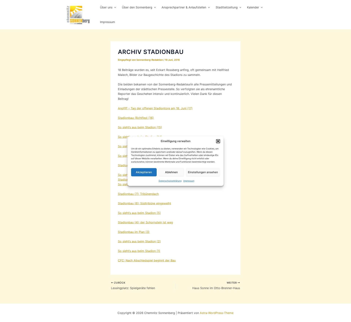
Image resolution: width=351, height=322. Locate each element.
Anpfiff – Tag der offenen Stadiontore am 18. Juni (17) (155, 108)
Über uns (106, 7)
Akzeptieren (144, 172)
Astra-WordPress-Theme (216, 313)
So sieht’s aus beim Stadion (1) (139, 251)
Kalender (253, 7)
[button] (218, 141)
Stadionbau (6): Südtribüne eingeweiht (144, 203)
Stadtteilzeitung (227, 7)
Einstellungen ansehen (203, 172)
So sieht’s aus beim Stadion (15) (140, 127)
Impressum (188, 181)
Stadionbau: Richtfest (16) (136, 118)
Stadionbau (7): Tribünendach (138, 194)
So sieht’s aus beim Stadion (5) (139, 213)
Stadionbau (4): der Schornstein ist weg (145, 222)
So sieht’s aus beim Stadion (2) (139, 241)
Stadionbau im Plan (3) (134, 232)
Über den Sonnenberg (137, 7)
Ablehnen (171, 172)
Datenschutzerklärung (170, 181)
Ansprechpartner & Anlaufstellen (184, 7)
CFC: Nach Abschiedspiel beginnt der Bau (147, 260)
